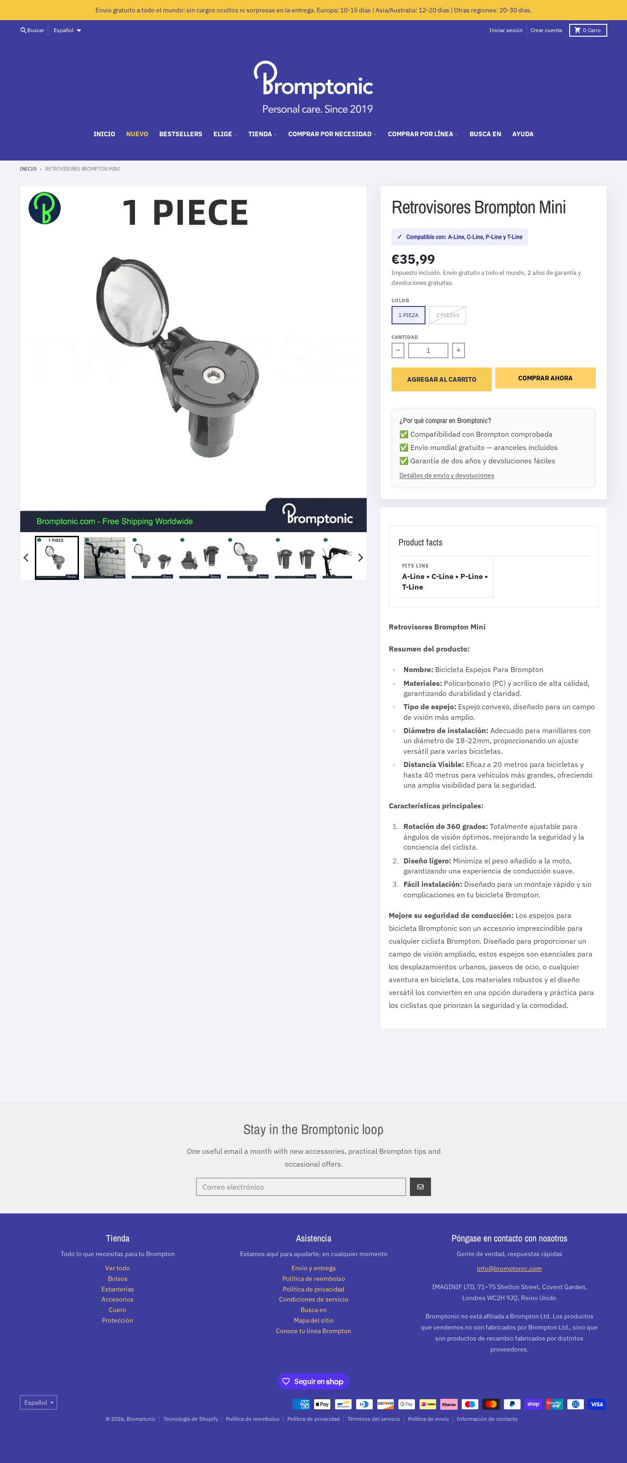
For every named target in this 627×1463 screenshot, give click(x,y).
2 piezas (447, 315)
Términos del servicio (373, 1418)
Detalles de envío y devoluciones (446, 475)
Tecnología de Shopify (190, 1418)
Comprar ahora (545, 378)
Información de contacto (487, 1418)
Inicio (28, 169)
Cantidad (405, 337)
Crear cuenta (546, 30)
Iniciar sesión (506, 30)
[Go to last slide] (26, 558)
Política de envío (428, 1418)
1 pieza (408, 315)
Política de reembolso (253, 1418)
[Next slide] (360, 558)
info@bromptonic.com (509, 1268)
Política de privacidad (313, 1418)
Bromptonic (141, 1418)
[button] (57, 558)
